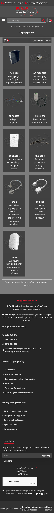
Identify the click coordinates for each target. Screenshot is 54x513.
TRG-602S (40, 156)
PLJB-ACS (14, 73)
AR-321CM (40, 116)
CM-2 (14, 202)
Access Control (22, 26)
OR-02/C (14, 257)
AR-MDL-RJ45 (39, 73)
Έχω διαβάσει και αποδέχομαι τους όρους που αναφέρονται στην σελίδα (26, 492)
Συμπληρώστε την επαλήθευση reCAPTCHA (25, 471)
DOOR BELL (14, 156)
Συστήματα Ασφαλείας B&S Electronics (33, 508)
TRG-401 (40, 202)
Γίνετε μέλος (8, 314)
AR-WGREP (14, 116)
